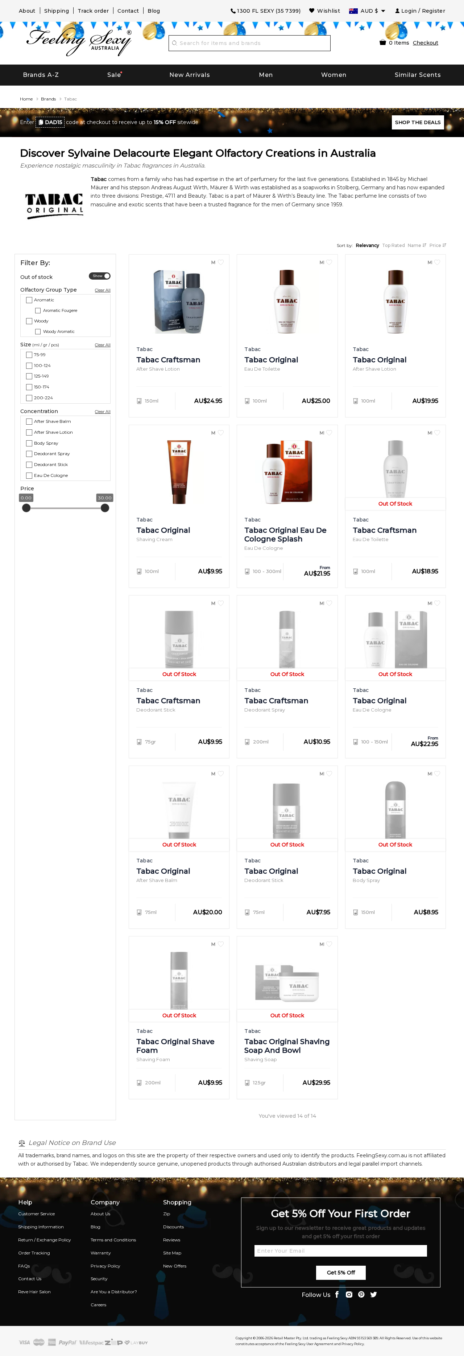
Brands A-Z (41, 74)
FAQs (24, 1266)
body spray (46, 442)
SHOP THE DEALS (418, 122)
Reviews (171, 1239)
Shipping (56, 11)
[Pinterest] (361, 1295)
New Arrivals (189, 74)
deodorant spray (52, 453)
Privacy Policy (105, 1266)
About (27, 11)
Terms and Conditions (113, 1239)
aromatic (44, 299)
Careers (98, 1304)
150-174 (41, 387)
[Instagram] (349, 1295)
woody (41, 320)
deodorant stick (51, 464)
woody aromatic (59, 331)
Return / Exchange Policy (44, 1239)
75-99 (40, 354)
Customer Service (36, 1213)
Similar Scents (418, 74)
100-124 (42, 365)
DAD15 (53, 122)
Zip (166, 1213)
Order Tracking (34, 1253)
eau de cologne (51, 475)
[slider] (26, 507)
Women (334, 74)
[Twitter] (374, 1295)
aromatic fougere (60, 310)
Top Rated (393, 245)
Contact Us (29, 1278)
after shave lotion (53, 431)
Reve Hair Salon (34, 1291)
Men (266, 74)
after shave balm (52, 421)
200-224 (43, 397)
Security (99, 1278)
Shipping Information (41, 1226)
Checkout (425, 43)
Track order (93, 11)
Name (415, 245)
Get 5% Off (341, 1272)
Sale (114, 74)
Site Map (172, 1253)
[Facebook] (337, 1295)
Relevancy (367, 245)
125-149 (41, 376)
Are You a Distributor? (114, 1291)
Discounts (173, 1226)
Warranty (101, 1253)
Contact (128, 11)
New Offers (174, 1266)
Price (436, 245)
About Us (100, 1213)
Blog (154, 11)
